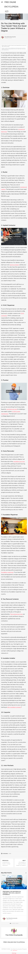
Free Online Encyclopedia (10, 36)
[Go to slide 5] (16, 923)
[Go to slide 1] (10, 923)
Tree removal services (16, 614)
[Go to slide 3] (13, 923)
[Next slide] (26, 873)
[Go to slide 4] (14, 923)
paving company (14, 265)
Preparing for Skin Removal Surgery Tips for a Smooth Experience (12, 893)
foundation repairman (7, 572)
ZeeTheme (15, 950)
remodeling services (19, 461)
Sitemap (14, 953)
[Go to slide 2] (11, 923)
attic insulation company (14, 707)
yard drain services (11, 409)
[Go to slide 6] (17, 923)
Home (10, 853)
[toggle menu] (2, 2)
